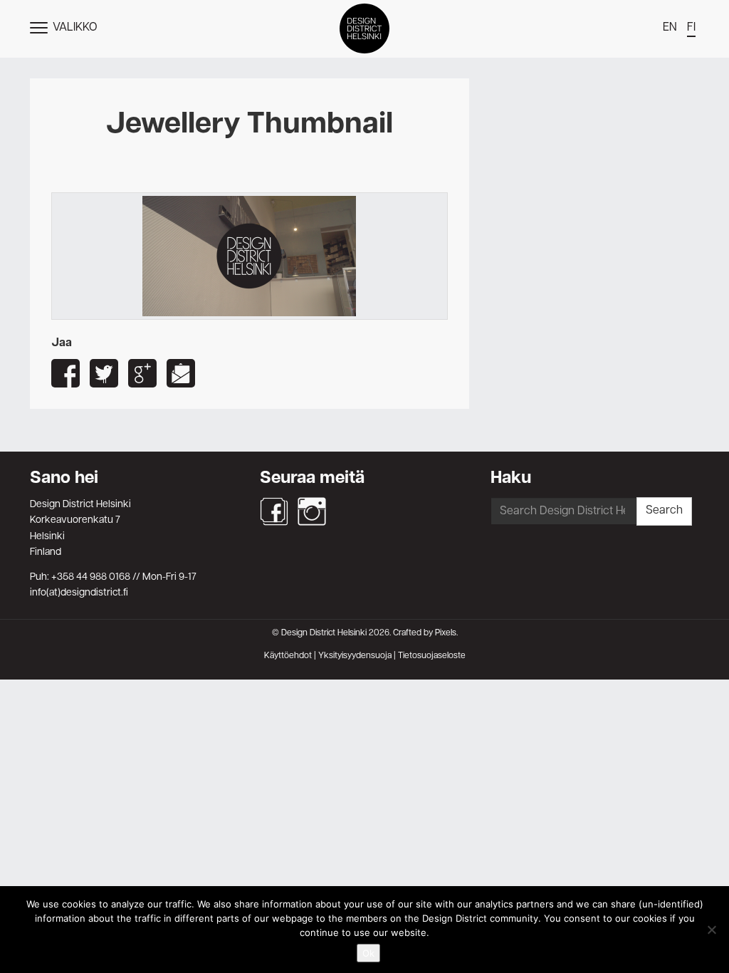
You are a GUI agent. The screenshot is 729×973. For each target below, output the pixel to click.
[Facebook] (274, 511)
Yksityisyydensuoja (355, 656)
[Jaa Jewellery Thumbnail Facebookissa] (65, 373)
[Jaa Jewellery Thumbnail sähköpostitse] (181, 373)
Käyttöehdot (288, 656)
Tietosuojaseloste (432, 656)
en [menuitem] (670, 28)
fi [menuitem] (691, 28)
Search (664, 511)
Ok (368, 953)
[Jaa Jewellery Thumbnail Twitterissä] (104, 373)
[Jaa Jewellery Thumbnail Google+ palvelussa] (142, 373)
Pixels (445, 633)
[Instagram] (312, 511)
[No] (711, 929)
